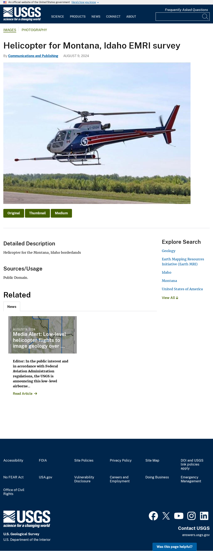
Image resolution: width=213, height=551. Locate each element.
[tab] (11, 306)
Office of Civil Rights (13, 492)
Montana (169, 281)
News (96, 16)
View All (169, 298)
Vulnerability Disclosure (84, 479)
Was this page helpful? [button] (175, 547)
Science (57, 16)
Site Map (152, 460)
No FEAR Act (13, 477)
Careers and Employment (120, 479)
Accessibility (13, 460)
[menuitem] (57, 14)
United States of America (182, 289)
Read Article (22, 394)
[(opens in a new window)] (153, 515)
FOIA (43, 460)
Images (9, 30)
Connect (113, 16)
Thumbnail (37, 213)
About (131, 16)
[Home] (22, 20)
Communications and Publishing (33, 56)
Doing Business (157, 477)
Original (13, 213)
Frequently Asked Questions (186, 10)
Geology (168, 251)
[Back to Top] (198, 536)
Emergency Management (191, 479)
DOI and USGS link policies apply (192, 464)
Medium (61, 213)
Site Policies (83, 460)
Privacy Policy (121, 460)
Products (77, 16)
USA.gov (45, 477)
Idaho (166, 272)
